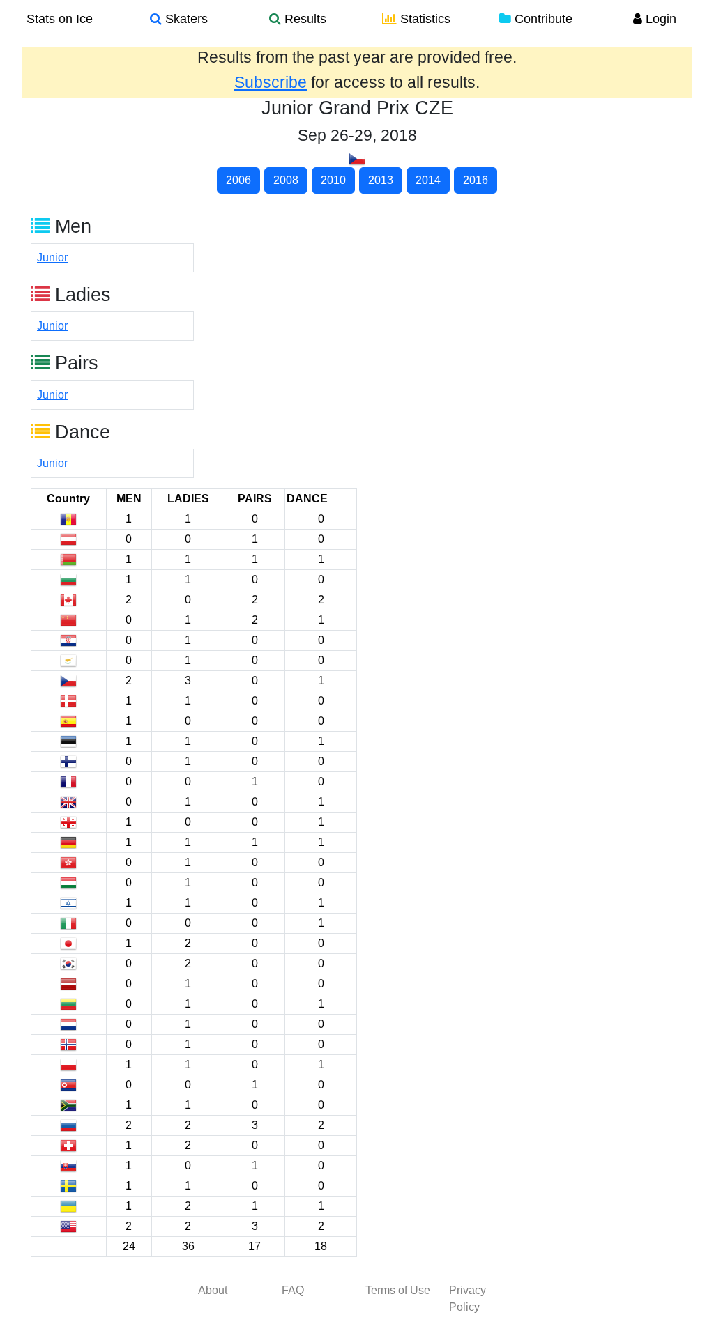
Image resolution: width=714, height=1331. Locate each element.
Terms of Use (397, 1290)
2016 (475, 180)
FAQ (293, 1290)
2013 (380, 180)
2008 (285, 180)
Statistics (423, 19)
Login (659, 19)
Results (303, 19)
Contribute (541, 19)
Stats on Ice (59, 19)
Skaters (185, 19)
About (212, 1290)
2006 (238, 180)
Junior (52, 257)
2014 (428, 180)
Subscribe (270, 82)
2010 (333, 180)
